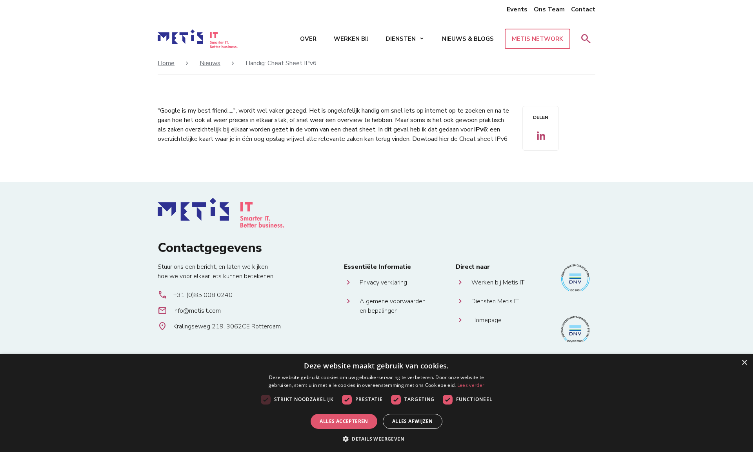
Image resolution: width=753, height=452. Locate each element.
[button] (376, 439)
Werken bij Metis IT (497, 282)
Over (308, 39)
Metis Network (537, 39)
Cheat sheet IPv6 (483, 139)
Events (517, 9)
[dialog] (376, 403)
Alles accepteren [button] (344, 421)
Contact (583, 9)
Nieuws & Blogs (468, 39)
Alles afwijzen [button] (412, 421)
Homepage (486, 320)
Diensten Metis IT (495, 301)
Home (166, 63)
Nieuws (210, 63)
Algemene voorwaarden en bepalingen (393, 301)
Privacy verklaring (383, 282)
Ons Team (549, 9)
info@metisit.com (189, 310)
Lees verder (470, 385)
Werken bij (351, 39)
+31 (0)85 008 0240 (195, 295)
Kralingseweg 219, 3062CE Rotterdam (219, 326)
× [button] (744, 363)
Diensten (405, 39)
